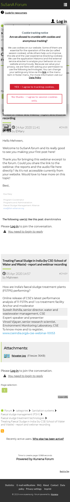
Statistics (9, 485)
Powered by (24, 459)
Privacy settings (34, 489)
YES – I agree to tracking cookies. (34, 86)
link (44, 72)
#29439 (63, 273)
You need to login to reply (25, 231)
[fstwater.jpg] (7, 355)
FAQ (39, 485)
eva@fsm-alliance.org (13, 208)
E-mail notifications (26, 485)
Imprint (47, 489)
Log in (14, 226)
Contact (54, 485)
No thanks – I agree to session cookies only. (34, 98)
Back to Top (64, 471)
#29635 (63, 127)
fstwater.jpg (19, 355)
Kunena (54, 494)
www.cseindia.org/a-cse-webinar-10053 (29, 333)
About (46, 485)
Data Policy (35, 77)
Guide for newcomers (16, 13)
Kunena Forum (43, 459)
